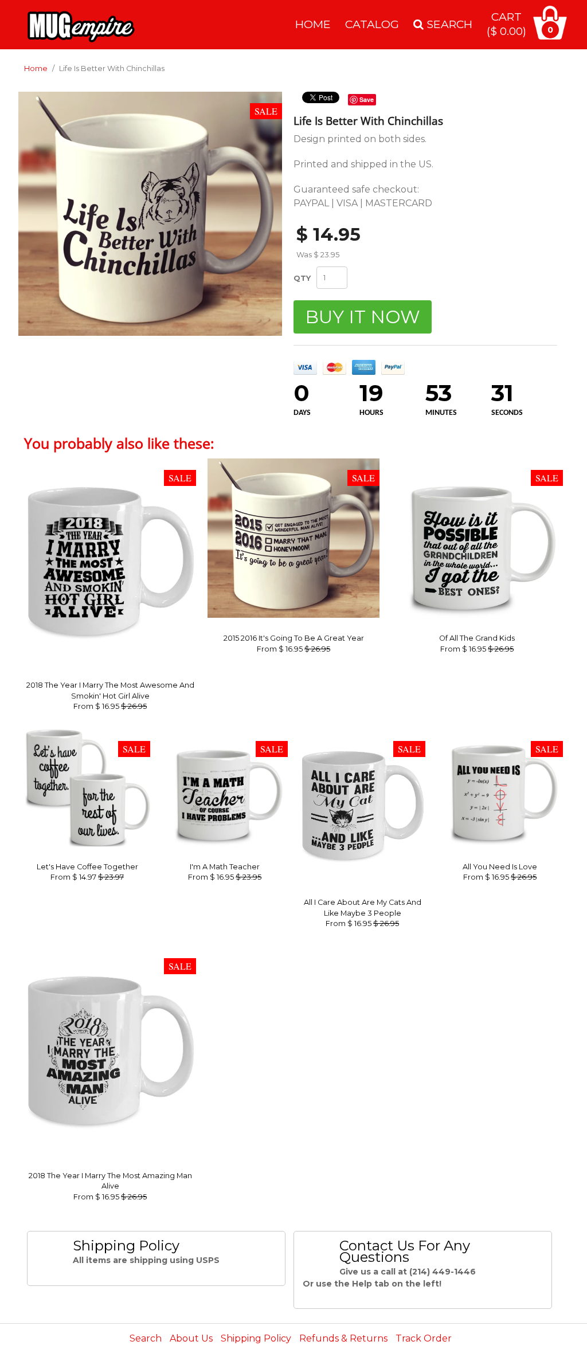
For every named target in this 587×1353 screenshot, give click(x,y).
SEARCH (448, 24)
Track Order (424, 1338)
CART (506, 24)
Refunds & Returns (343, 1338)
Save (366, 99)
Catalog (372, 24)
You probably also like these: (119, 443)
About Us (191, 1338)
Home (313, 24)
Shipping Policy (256, 1338)
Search (146, 1338)
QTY (302, 278)
